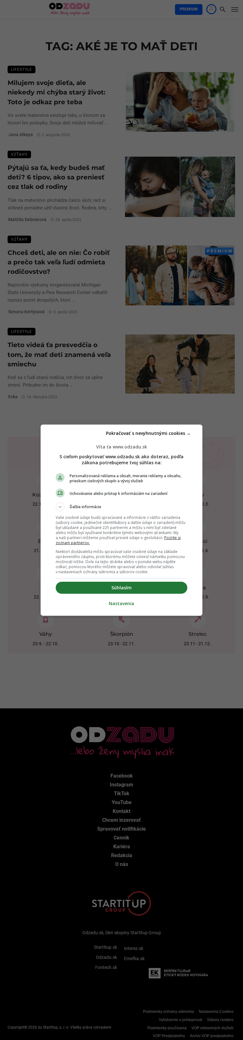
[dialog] (121, 520)
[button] (121, 506)
